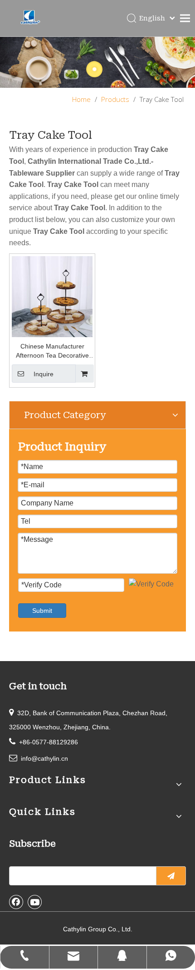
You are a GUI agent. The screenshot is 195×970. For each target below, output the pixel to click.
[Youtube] (35, 901)
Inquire (44, 374)
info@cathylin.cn (44, 758)
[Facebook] (16, 901)
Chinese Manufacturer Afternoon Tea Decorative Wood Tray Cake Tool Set (52, 351)
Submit (42, 610)
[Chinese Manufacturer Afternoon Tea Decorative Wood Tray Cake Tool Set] (52, 295)
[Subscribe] (171, 875)
